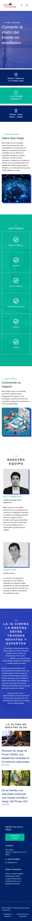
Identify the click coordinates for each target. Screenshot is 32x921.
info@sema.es (12, 862)
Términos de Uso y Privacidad (23, 915)
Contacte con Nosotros (7, 915)
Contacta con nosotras (14, 837)
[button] (21, 5)
